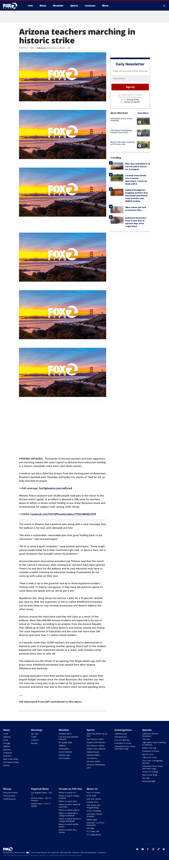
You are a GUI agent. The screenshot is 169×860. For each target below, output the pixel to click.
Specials (147, 729)
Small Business (9, 799)
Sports (90, 729)
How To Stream (93, 792)
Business (7, 749)
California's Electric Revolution (150, 734)
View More (143, 113)
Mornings (36, 729)
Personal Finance (10, 792)
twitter (164, 849)
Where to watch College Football (69, 796)
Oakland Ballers (93, 755)
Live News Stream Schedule (94, 815)
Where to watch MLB (68, 801)
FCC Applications (94, 834)
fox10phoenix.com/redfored (55, 488)
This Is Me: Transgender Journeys (152, 761)
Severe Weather (65, 752)
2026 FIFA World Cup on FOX (97, 734)
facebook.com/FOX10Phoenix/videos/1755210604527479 (63, 514)
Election (6, 765)
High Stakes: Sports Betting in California (153, 743)
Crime (5, 740)
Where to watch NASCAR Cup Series (69, 805)
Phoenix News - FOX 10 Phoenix (41, 799)
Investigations (123, 729)
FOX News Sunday (11, 762)
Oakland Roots (93, 752)
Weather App (64, 755)
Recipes (34, 743)
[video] (143, 121)
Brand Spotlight (148, 781)
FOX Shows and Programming (93, 806)
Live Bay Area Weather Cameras (68, 738)
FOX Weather (64, 758)
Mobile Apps (92, 819)
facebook (148, 849)
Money (7, 788)
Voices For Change (150, 771)
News (32, 48)
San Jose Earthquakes (96, 764)
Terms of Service (132, 102)
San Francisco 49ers (95, 739)
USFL (89, 767)
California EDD (120, 733)
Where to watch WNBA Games (69, 825)
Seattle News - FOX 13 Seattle (40, 804)
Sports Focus (147, 754)
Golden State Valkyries (96, 748)
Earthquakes (64, 748)
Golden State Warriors (96, 742)
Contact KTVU (93, 802)
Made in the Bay (149, 748)
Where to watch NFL (67, 792)
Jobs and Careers (94, 799)
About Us (92, 788)
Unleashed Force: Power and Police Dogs (124, 747)
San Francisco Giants (95, 745)
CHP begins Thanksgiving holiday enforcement (121, 131)
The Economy (9, 795)
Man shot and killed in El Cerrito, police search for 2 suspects (137, 166)
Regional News (40, 788)
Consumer (7, 752)
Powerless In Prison (122, 743)
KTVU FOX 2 (23, 48)
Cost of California (121, 740)
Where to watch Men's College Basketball (68, 814)
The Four (146, 739)
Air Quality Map (65, 742)
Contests (35, 740)
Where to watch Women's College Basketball (70, 819)
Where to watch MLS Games (68, 831)
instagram (153, 849)
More (105, 5)
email (137, 849)
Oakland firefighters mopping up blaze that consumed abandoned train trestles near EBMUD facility (136, 195)
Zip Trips (34, 733)
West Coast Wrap (10, 759)
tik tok (158, 849)
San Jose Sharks (93, 761)
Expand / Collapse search (164, 6)
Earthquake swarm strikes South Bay (121, 119)
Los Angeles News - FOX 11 (41, 793)
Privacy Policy (133, 99)
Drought (6, 743)
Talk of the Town (149, 757)
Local (5, 733)
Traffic (34, 737)
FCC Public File (93, 831)
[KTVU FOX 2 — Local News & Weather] (12, 6)
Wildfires (6, 746)
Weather (64, 729)
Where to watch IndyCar (69, 810)
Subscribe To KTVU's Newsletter (95, 823)
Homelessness (120, 737)
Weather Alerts (65, 733)
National (6, 737)
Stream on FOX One (70, 788)
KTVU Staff (91, 795)
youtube (142, 849)
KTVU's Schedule (94, 811)
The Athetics (92, 758)
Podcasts (7, 756)
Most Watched (119, 113)
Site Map (90, 828)
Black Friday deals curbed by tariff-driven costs (122, 143)
